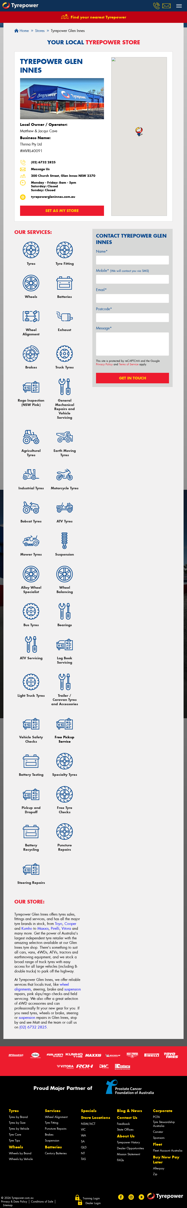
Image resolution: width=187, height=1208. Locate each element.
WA (83, 1135)
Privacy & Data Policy (14, 1201)
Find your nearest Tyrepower (98, 17)
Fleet (157, 1144)
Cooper (70, 923)
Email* (101, 289)
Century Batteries (56, 1153)
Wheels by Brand (20, 1153)
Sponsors (158, 1138)
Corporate (162, 1110)
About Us (126, 1136)
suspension (72, 989)
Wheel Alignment (56, 1117)
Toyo (58, 923)
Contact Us (127, 1117)
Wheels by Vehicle (21, 1159)
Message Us (40, 169)
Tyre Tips (14, 1140)
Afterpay (158, 1168)
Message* (104, 328)
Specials (88, 1110)
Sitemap (8, 1205)
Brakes (49, 1134)
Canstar (158, 1132)
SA (83, 1141)
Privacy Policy (104, 364)
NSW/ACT (88, 1124)
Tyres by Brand (18, 1117)
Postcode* (104, 309)
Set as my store (62, 210)
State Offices (125, 1129)
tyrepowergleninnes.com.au (53, 197)
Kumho (26, 928)
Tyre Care (15, 1134)
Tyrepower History (128, 1142)
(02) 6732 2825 (43, 162)
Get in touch (132, 378)
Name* (102, 251)
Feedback (123, 1124)
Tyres (14, 1110)
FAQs (120, 1160)
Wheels (16, 1147)
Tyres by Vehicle (19, 1129)
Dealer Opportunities (130, 1148)
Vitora (66, 928)
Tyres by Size (17, 1123)
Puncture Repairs (55, 1129)
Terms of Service (128, 364)
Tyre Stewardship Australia (164, 1124)
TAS (83, 1159)
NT (83, 1153)
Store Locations (95, 1117)
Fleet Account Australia (167, 1150)
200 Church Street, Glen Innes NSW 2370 (63, 176)
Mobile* (122, 270)
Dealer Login (93, 1203)
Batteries (53, 1147)
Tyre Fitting (51, 1123)
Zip (155, 1174)
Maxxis (43, 928)
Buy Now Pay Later (166, 1160)
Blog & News (129, 1110)
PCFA (156, 1117)
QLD (84, 1147)
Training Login (91, 1198)
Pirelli (55, 928)
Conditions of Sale (42, 1201)
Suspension (52, 1140)
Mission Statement (128, 1154)
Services (52, 1110)
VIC (83, 1129)
